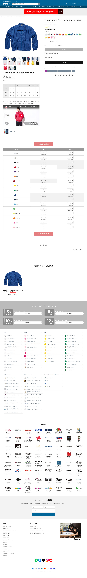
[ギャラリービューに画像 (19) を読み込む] (14, 68)
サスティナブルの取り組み (8, 539)
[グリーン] (69, 34)
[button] (11, 7)
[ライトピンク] (54, 37)
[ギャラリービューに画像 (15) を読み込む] (33, 63)
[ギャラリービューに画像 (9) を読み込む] (5, 63)
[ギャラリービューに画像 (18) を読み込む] (10, 68)
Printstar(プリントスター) (50, 24)
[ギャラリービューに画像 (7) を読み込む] (33, 59)
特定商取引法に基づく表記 (8, 553)
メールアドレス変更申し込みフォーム (37, 531)
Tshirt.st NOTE (6, 535)
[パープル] (57, 34)
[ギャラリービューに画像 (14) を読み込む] (28, 63)
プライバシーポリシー (7, 546)
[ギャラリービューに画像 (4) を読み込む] (19, 59)
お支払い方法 (6, 528)
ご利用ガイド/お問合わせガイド (9, 531)
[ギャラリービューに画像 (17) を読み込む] (5, 68)
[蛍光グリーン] (80, 34)
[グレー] (48, 34)
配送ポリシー (6, 548)
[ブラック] (51, 34)
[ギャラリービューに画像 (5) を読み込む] (24, 59)
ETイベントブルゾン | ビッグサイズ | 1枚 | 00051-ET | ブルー (13, 291)
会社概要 (5, 555)
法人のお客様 (33, 526)
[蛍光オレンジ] (48, 37)
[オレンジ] (60, 34)
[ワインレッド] (63, 34)
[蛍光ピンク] (51, 37)
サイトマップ (6, 551)
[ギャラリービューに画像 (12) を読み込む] (19, 63)
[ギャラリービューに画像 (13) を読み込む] (24, 63)
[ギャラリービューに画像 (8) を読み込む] (37, 59)
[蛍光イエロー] (46, 37)
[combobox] (26, 4)
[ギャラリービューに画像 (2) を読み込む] (10, 59)
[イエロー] (66, 34)
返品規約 (5, 544)
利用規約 (5, 542)
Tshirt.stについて (6, 533)
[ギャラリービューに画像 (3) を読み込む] (14, 59)
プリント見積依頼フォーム (35, 528)
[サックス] (77, 34)
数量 (45, 45)
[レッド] (54, 34)
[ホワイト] (46, 34)
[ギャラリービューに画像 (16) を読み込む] (37, 63)
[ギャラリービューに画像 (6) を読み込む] (28, 59)
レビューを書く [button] (78, 250)
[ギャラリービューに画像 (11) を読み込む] (14, 63)
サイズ (46, 41)
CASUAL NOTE (6, 537)
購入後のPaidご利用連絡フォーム (37, 533)
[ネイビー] (74, 34)
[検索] (39, 4)
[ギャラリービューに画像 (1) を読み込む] (5, 59)
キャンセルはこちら (7, 526)
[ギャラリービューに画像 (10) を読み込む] (10, 63)
